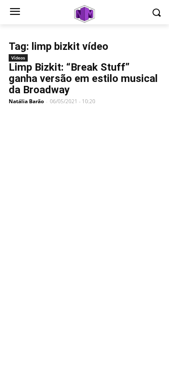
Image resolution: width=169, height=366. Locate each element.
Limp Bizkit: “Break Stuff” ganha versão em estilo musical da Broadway (83, 78)
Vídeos (18, 58)
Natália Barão (26, 101)
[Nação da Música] (84, 14)
